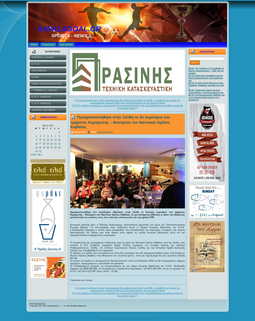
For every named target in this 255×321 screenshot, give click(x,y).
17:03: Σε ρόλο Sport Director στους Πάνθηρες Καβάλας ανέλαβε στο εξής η (206, 85)
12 (48, 139)
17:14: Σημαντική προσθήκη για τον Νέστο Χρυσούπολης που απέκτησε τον (205, 78)
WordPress (114, 315)
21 (55, 143)
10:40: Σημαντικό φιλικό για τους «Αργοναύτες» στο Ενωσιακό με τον (206, 91)
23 (36, 147)
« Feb (33, 154)
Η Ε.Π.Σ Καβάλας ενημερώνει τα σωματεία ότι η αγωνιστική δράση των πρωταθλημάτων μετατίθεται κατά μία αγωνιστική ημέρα (127, 106)
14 (55, 139)
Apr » (39, 154)
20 (51, 143)
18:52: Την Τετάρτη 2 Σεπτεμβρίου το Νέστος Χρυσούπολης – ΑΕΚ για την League (206, 70)
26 (48, 147)
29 (59, 147)
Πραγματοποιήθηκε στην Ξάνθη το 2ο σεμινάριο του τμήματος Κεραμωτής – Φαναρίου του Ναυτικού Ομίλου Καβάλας (120, 122)
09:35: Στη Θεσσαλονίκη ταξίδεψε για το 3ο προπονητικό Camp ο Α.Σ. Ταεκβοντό (206, 97)
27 (51, 147)
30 (36, 151)
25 (44, 147)
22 (59, 143)
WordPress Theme (130, 315)
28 (55, 147)
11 (44, 139)
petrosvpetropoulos (105, 132)
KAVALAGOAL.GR (69, 29)
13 (51, 139)
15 (59, 139)
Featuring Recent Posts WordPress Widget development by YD (127, 319)
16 (36, 143)
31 (40, 151)
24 (40, 147)
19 (48, 143)
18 (44, 143)
